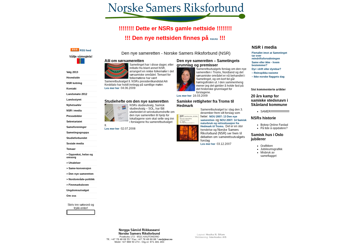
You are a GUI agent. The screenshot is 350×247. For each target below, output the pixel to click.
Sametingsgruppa (77, 132)
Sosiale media (75, 143)
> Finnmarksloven (77, 184)
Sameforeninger (76, 127)
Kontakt (71, 88)
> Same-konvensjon (78, 168)
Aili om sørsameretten (124, 61)
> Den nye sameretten (80, 173)
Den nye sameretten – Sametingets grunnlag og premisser (208, 63)
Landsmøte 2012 (76, 94)
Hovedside (73, 77)
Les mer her (112, 88)
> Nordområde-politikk (80, 179)
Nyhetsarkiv (73, 105)
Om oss (71, 195)
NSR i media (74, 110)
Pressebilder (74, 116)
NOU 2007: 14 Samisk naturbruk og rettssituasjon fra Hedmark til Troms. (223, 123)
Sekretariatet (74, 121)
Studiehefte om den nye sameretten (137, 101)
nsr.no (214, 38)
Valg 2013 (72, 72)
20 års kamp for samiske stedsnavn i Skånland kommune (269, 100)
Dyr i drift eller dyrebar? (266, 69)
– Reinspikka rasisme (265, 72)
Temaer (70, 148)
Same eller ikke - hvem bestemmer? (266, 64)
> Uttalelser (73, 162)
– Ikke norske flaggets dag (268, 76)
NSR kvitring (74, 83)
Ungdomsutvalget (77, 190)
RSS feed (85, 50)
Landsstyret (73, 99)
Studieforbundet (76, 138)
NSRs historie (263, 118)
